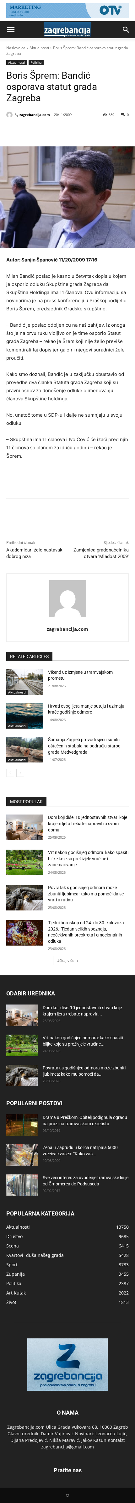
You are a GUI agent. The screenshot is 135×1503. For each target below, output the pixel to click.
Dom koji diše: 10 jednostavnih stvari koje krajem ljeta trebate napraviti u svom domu (87, 823)
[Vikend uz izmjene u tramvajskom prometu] (24, 682)
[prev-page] (10, 773)
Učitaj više (65, 960)
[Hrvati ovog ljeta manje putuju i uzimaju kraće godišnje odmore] (24, 716)
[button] (11, 29)
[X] (46, 130)
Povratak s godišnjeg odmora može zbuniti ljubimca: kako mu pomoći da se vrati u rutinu (86, 893)
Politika (36, 62)
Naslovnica (15, 47)
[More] (90, 130)
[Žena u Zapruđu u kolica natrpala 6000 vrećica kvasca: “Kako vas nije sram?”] (22, 1155)
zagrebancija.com (34, 114)
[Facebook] (32, 130)
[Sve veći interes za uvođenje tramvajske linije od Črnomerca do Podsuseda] (22, 1185)
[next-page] (20, 773)
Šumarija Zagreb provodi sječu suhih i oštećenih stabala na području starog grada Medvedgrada (84, 745)
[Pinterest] (61, 130)
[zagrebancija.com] (10, 115)
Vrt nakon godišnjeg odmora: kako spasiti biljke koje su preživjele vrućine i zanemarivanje (88, 858)
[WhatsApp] (75, 130)
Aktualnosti (39, 47)
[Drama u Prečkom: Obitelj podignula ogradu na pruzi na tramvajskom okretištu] (22, 1125)
